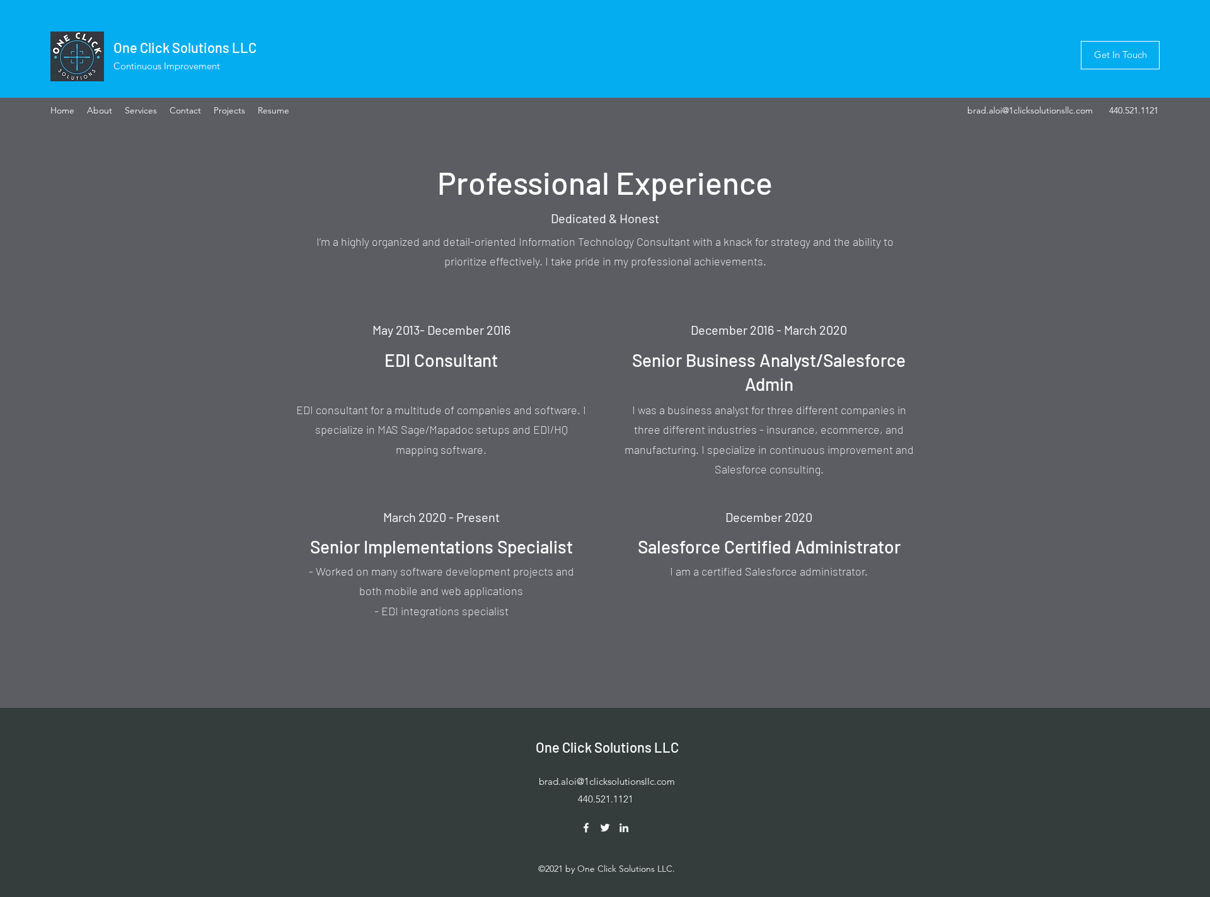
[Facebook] (586, 827)
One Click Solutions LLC (184, 47)
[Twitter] (605, 827)
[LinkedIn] (624, 827)
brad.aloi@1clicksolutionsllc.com (1030, 110)
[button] (1120, 55)
